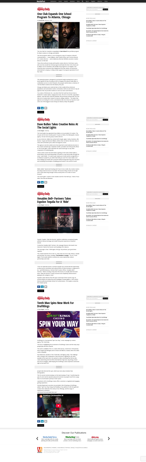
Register (93, 1)
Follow (106, 1)
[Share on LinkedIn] (42, 108)
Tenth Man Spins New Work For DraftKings (96, 28)
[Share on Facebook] (38, 108)
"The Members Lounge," (62, 255)
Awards (66, 1)
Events (60, 1)
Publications (53, 1)
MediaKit (54, 447)
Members (72, 1)
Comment (40, 112)
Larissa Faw (41, 20)
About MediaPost (47, 447)
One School (63, 51)
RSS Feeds (67, 447)
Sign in (87, 1)
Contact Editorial (60, 447)
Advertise (99, 1)
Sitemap (72, 447)
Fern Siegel (41, 130)
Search (82, 1)
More (78, 1)
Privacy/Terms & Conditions (81, 447)
